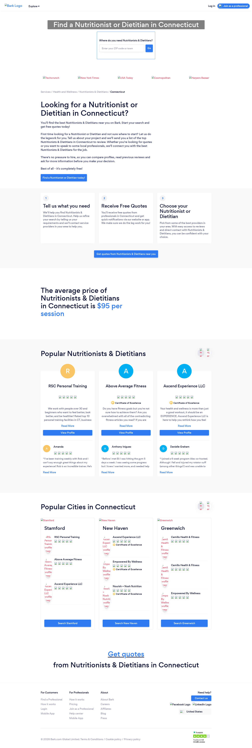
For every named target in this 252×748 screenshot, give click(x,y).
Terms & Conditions (91, 739)
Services (46, 92)
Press (104, 718)
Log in (211, 6)
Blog (103, 713)
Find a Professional (51, 699)
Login (44, 709)
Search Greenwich (184, 623)
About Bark (107, 699)
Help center (76, 713)
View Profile (68, 432)
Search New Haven (126, 623)
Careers (105, 704)
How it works (48, 704)
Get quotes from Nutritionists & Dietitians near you (126, 254)
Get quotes (126, 654)
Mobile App (48, 713)
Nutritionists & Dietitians (93, 92)
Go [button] (149, 48)
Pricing (73, 704)
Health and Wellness (65, 92)
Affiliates (106, 709)
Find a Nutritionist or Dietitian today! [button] (64, 177)
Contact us (201, 698)
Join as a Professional (81, 709)
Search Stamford (67, 623)
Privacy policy (132, 739)
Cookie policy (113, 739)
